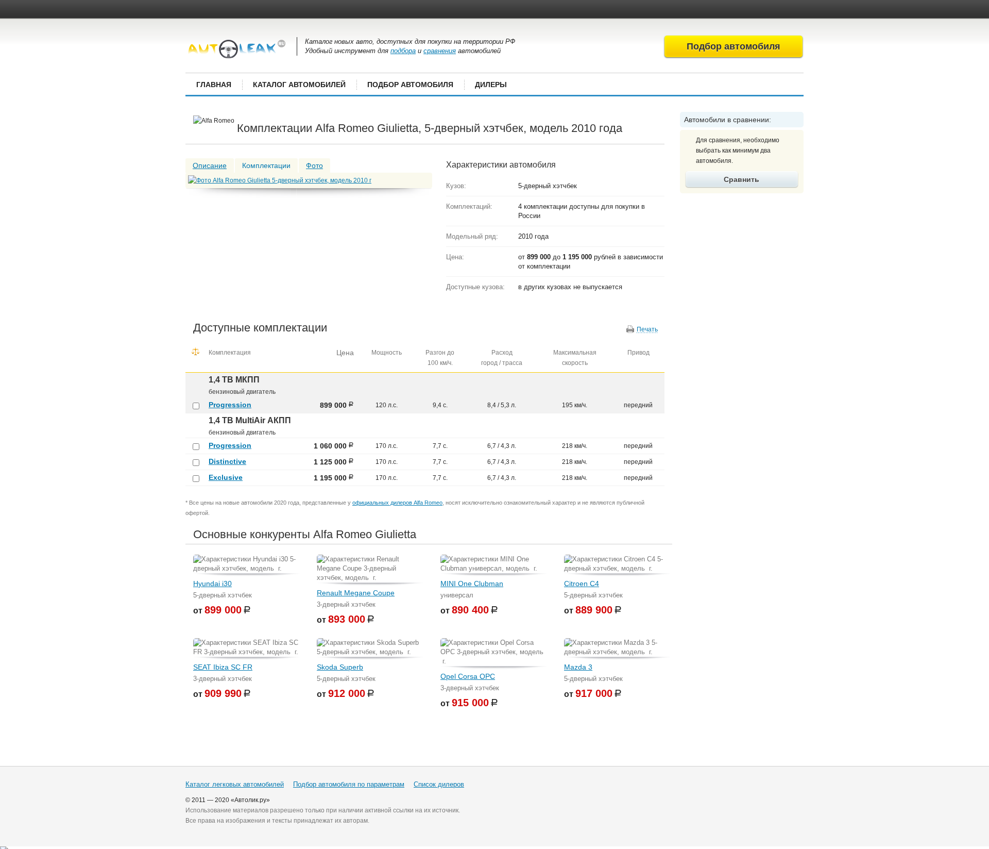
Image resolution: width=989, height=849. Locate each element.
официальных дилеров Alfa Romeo (397, 503)
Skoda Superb (340, 667)
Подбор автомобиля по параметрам (348, 784)
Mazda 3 (578, 667)
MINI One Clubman (471, 583)
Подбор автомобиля (410, 84)
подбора (403, 51)
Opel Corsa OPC (467, 676)
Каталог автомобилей (299, 84)
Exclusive (226, 477)
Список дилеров (439, 784)
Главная (213, 84)
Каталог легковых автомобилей (234, 784)
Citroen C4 (581, 583)
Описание (210, 165)
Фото (314, 165)
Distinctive (227, 461)
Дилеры (491, 84)
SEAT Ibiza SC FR (222, 667)
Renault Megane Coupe (356, 593)
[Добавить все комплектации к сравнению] (196, 351)
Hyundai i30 (212, 583)
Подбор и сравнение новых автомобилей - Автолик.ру (236, 49)
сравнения (439, 51)
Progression (230, 405)
